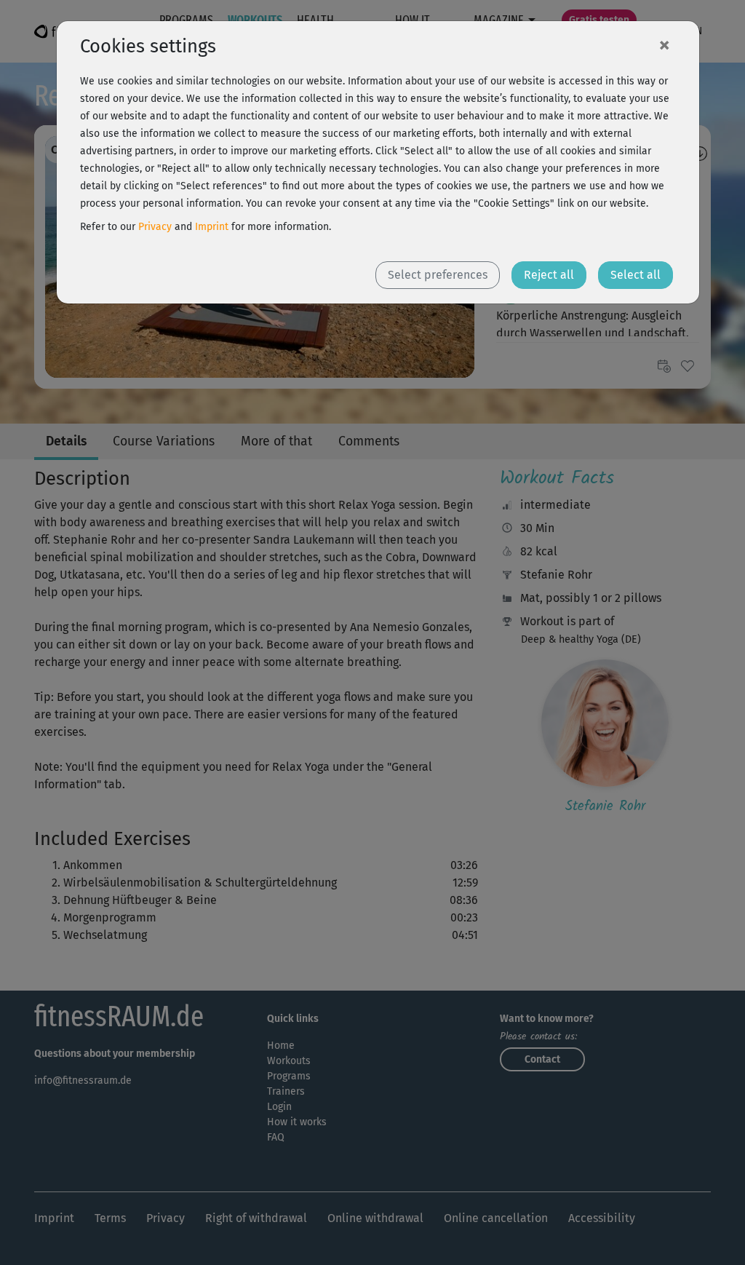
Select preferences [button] (437, 275)
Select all (635, 275)
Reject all (549, 275)
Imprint (211, 227)
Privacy (155, 227)
